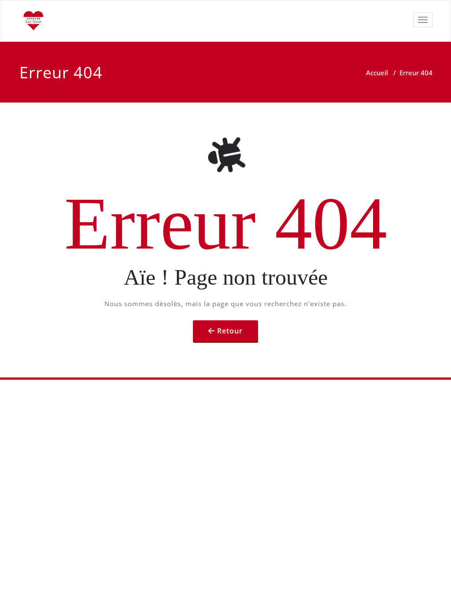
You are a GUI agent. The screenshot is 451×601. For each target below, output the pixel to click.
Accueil (377, 72)
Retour (230, 331)
